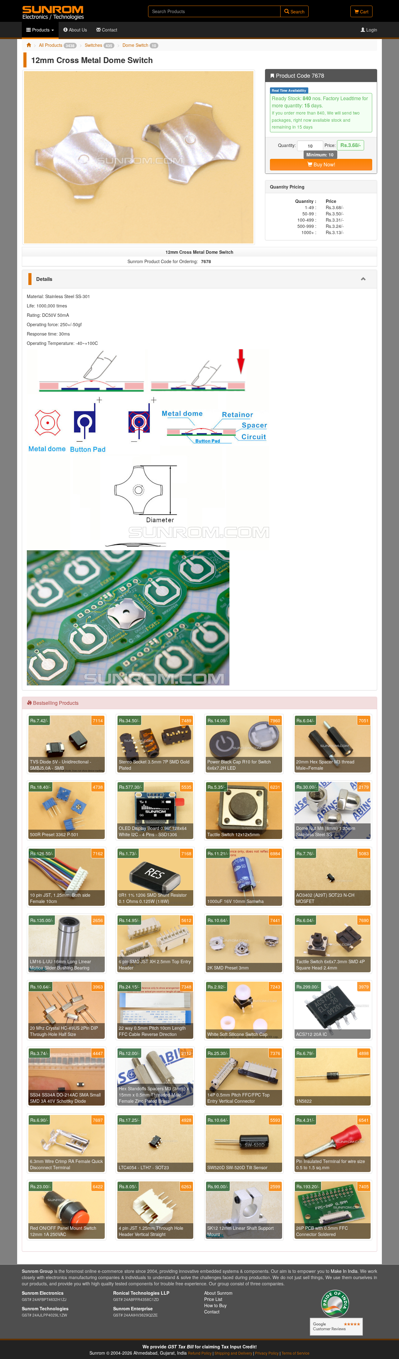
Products (41, 30)
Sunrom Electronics (43, 1293)
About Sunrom (218, 1293)
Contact (109, 30)
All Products (57, 45)
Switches (98, 45)
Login (371, 30)
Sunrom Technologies (45, 1308)
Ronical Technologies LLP (141, 1293)
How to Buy (215, 1305)
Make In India (344, 1271)
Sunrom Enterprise (133, 1308)
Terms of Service (295, 1353)
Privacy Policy (267, 1353)
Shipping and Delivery (233, 1353)
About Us (77, 30)
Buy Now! (323, 164)
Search (297, 11)
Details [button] (44, 278)
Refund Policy (200, 1353)
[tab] (199, 279)
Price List (213, 1299)
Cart (363, 11)
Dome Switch (139, 45)
